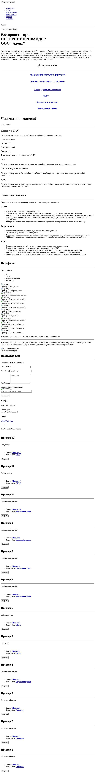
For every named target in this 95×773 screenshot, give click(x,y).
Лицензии (20, 710)
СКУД (18, 455)
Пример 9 (16, 538)
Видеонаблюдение (23, 512)
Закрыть (5, 459)
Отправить (5, 396)
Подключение (11, 12)
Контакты (9, 19)
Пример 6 (16, 623)
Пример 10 (16, 509)
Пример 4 (16, 680)
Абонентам (10, 8)
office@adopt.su (7, 421)
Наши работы (11, 15)
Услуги (8, 10)
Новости (9, 17)
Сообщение (5, 383)
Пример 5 (16, 651)
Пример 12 (16, 453)
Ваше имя (5, 367)
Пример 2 (16, 736)
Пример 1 (16, 765)
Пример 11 (16, 481)
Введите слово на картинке (12, 387)
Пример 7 (16, 594)
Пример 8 (16, 566)
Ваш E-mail (5, 371)
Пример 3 (16, 708)
